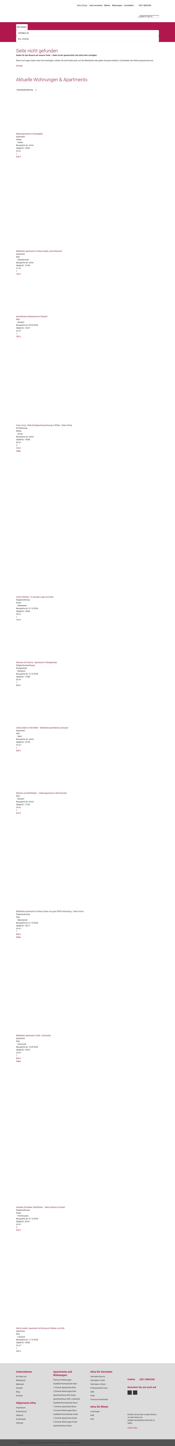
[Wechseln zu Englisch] (158, 4)
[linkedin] (135, 1392)
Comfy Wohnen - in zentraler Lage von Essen (34, 597)
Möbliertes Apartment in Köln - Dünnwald (33, 1035)
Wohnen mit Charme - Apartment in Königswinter (36, 662)
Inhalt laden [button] (132, 1428)
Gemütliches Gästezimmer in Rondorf (32, 316)
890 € (18, 934)
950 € (18, 1230)
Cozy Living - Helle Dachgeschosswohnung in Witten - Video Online (44, 425)
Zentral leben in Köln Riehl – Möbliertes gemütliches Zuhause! (42, 728)
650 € (18, 157)
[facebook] (130, 1392)
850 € (18, 685)
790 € (18, 448)
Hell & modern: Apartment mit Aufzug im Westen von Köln (40, 1328)
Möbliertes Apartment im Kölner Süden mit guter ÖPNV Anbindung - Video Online (50, 911)
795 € (18, 620)
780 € (18, 336)
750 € (18, 274)
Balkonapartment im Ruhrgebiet (29, 134)
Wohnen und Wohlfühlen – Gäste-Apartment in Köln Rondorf (41, 793)
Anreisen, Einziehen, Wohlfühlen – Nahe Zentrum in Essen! (40, 1207)
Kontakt (19, 66)
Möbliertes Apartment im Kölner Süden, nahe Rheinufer (39, 251)
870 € (18, 813)
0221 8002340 (147, 1379)
